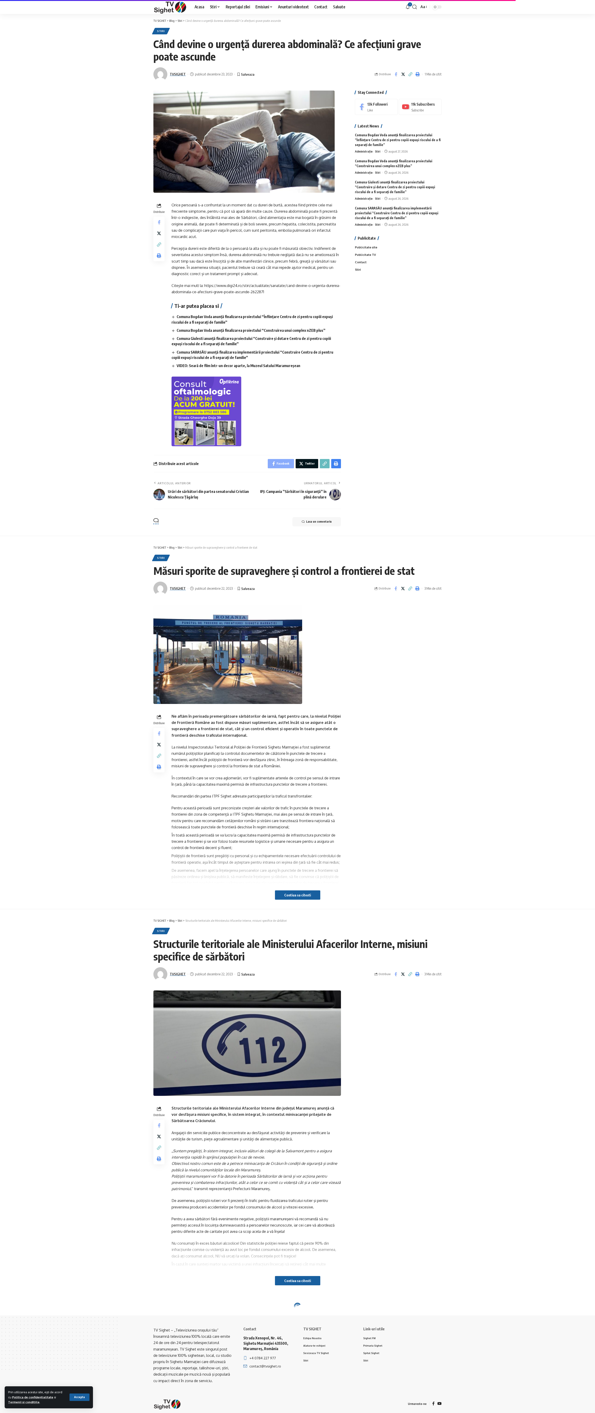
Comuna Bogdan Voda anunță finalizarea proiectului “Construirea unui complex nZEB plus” (251, 330)
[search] (414, 7)
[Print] (417, 74)
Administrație (364, 151)
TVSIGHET (178, 74)
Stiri (161, 31)
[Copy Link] (410, 74)
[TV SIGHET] (170, 7)
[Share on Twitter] (403, 74)
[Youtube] (420, 107)
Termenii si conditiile (24, 1402)
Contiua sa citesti (297, 895)
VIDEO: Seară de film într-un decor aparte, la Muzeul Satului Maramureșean (238, 365)
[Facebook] (376, 107)
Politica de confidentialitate (32, 1397)
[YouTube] (439, 1403)
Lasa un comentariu (319, 521)
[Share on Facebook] (396, 74)
